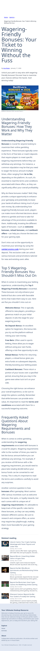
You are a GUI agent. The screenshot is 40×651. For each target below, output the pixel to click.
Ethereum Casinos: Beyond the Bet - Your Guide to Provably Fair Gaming (22, 595)
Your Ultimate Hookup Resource (18, 3)
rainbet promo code (10, 249)
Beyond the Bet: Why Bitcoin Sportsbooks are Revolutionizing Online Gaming (24, 570)
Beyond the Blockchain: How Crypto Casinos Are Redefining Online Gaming (23, 583)
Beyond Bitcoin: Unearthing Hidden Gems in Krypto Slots (22, 557)
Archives (4, 631)
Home (6, 17)
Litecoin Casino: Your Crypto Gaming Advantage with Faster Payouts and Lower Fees (23, 544)
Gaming (11, 17)
